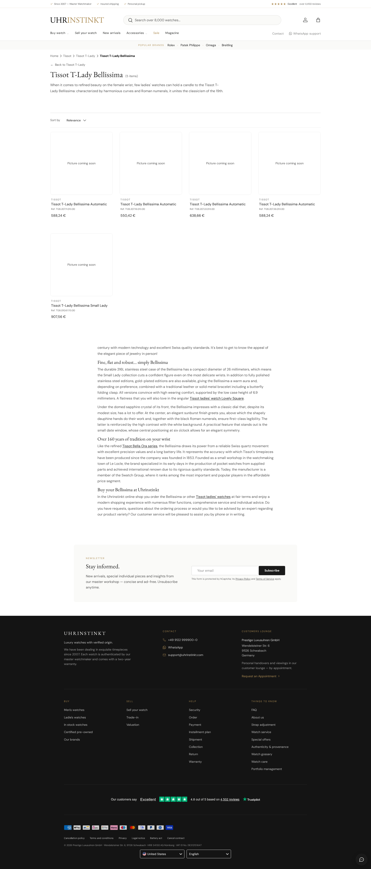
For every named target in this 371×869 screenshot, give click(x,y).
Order (193, 717)
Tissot (67, 56)
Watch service (261, 732)
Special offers (261, 739)
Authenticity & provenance (270, 747)
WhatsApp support (307, 33)
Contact (278, 33)
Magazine (172, 33)
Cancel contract (175, 838)
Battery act (156, 838)
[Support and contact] (362, 860)
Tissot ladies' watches (213, 496)
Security (194, 710)
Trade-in (132, 717)
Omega (211, 45)
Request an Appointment (259, 676)
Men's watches (74, 710)
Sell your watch (86, 33)
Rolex (171, 45)
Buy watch (57, 33)
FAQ (254, 710)
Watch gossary (261, 754)
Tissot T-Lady (85, 56)
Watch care (259, 762)
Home (54, 56)
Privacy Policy (243, 578)
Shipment (195, 739)
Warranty (195, 762)
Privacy (123, 838)
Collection (196, 747)
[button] (318, 20)
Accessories (135, 33)
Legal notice (138, 838)
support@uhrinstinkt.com (185, 655)
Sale (156, 33)
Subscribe (272, 570)
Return (193, 754)
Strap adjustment (263, 725)
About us (257, 717)
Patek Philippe (190, 45)
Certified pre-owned (78, 732)
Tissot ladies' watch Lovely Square (217, 398)
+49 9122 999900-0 (183, 640)
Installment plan (200, 732)
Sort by (55, 120)
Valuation (132, 725)
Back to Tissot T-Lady (67, 65)
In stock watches (75, 725)
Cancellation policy (74, 838)
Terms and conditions (102, 838)
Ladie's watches (75, 717)
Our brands (72, 739)
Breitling (227, 45)
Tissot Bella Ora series (139, 446)
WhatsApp (175, 647)
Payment (195, 725)
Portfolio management (266, 769)
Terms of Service (265, 578)
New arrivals (111, 33)
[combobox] (202, 20)
